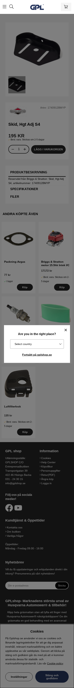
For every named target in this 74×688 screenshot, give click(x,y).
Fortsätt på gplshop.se (37, 354)
